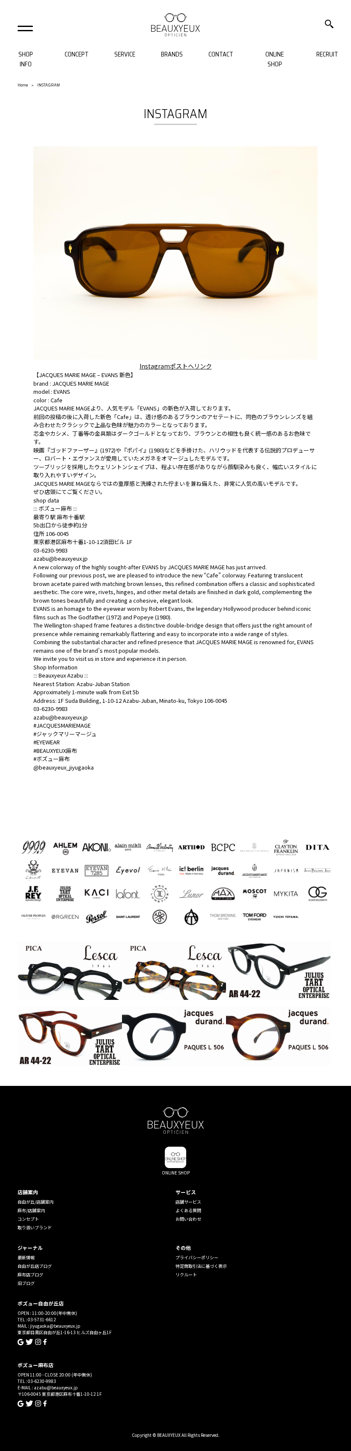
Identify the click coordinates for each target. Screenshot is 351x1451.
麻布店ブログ (30, 1274)
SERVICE (124, 54)
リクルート (186, 1274)
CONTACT (220, 54)
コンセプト (28, 1219)
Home (23, 85)
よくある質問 (188, 1210)
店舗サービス (188, 1201)
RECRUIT (327, 54)
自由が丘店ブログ (35, 1266)
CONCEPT (77, 54)
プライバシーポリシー (197, 1257)
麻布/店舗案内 (31, 1210)
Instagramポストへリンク (176, 366)
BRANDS (172, 54)
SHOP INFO (25, 59)
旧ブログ (26, 1283)
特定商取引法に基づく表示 (201, 1266)
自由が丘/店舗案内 (36, 1201)
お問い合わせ (188, 1219)
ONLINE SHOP (274, 59)
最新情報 (26, 1257)
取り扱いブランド (35, 1227)
